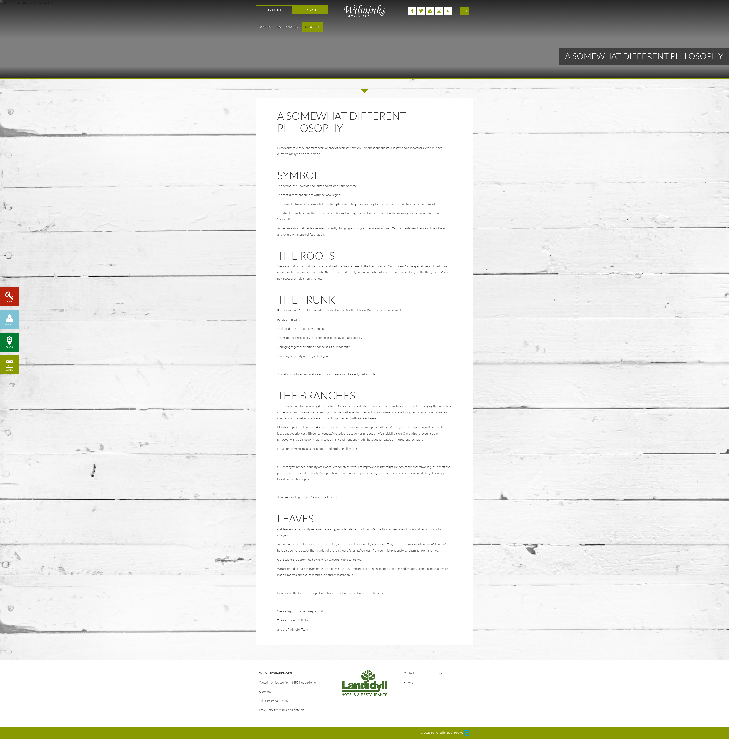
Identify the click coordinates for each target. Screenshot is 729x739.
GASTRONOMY (288, 26)
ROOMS (265, 26)
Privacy (408, 682)
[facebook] (412, 11)
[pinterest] (448, 11)
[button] (9, 319)
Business (274, 9)
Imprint (442, 673)
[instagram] (439, 11)
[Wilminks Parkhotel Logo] (364, 10)
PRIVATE (310, 9)
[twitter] (421, 11)
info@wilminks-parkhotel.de (286, 709)
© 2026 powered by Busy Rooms (442, 732)
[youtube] (430, 11)
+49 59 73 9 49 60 (276, 700)
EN (465, 11)
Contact (409, 673)
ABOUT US (312, 26)
